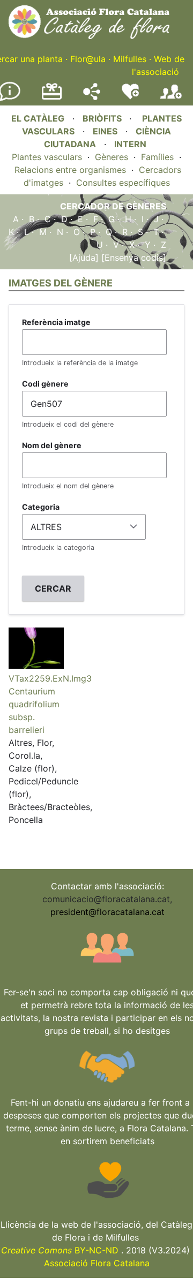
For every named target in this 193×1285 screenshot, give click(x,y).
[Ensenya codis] (132, 257)
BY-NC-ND (59, 1250)
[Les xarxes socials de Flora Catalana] (91, 97)
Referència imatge (56, 322)
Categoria (41, 506)
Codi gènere (45, 383)
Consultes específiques (123, 182)
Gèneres (111, 157)
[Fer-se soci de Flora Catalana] (171, 99)
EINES (105, 131)
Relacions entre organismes (70, 169)
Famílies (157, 157)
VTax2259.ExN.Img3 (50, 678)
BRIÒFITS (103, 118)
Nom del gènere (51, 445)
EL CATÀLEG (37, 118)
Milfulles (129, 59)
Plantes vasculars (47, 157)
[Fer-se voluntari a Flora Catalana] (130, 97)
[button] (36, 665)
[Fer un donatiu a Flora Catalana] (52, 98)
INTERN (130, 144)
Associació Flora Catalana (97, 1263)
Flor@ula (88, 59)
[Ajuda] (84, 257)
